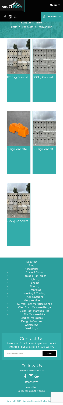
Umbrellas (35, 289)
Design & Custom (31, 321)
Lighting (35, 279)
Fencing (34, 282)
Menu (53, 5)
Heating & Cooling (35, 293)
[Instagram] (11, 16)
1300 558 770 (53, 16)
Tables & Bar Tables (34, 275)
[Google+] (16, 16)
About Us (31, 261)
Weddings (32, 328)
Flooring (35, 286)
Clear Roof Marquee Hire (34, 310)
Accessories (31, 268)
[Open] (12, 6)
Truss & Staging (35, 296)
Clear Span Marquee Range (34, 307)
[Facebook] (6, 16)
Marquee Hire (31, 300)
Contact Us (31, 324)
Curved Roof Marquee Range (34, 303)
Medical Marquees (31, 317)
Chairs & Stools (34, 272)
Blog (31, 265)
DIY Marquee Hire (34, 314)
